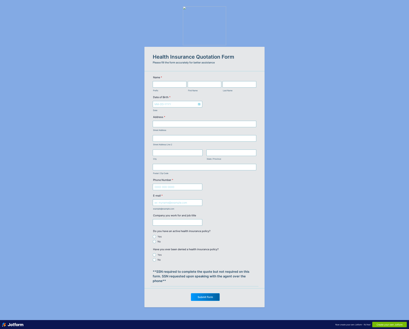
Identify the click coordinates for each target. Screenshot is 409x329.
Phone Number (163, 180)
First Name (193, 90)
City (155, 159)
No (159, 241)
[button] (199, 104)
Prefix (155, 90)
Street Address (159, 130)
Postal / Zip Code (160, 173)
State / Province (214, 159)
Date (155, 110)
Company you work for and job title (174, 215)
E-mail (158, 195)
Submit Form (205, 297)
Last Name (227, 90)
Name (157, 77)
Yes (160, 236)
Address (159, 117)
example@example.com (163, 209)
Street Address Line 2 (162, 144)
